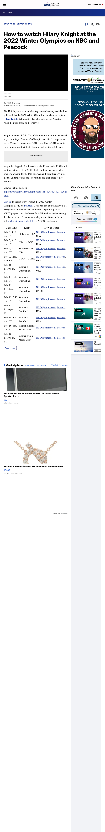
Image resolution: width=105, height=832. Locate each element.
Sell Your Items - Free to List (35, 366)
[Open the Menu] (4, 4)
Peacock (28, 205)
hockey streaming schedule (21, 221)
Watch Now (95, 4)
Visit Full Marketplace (59, 365)
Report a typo (10, 348)
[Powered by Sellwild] (64, 513)
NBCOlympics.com (46, 232)
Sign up (7, 201)
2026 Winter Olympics (18, 23)
